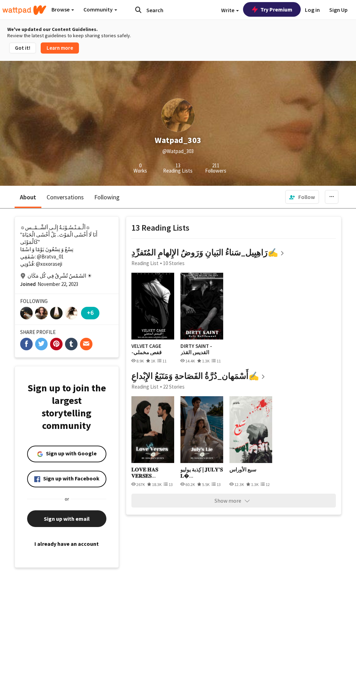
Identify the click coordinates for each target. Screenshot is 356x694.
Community (98, 9)
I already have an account (66, 543)
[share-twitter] (41, 344)
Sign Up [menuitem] (338, 9)
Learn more (60, 48)
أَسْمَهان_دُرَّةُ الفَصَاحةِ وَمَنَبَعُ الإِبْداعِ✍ (195, 375)
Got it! (22, 48)
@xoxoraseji (49, 264)
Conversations (65, 197)
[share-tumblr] (71, 344)
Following (107, 197)
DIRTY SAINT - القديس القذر (196, 349)
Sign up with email (67, 518)
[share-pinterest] (56, 344)
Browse (61, 9)
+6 (90, 313)
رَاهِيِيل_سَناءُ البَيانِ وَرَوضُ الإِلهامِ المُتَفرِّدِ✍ (204, 252)
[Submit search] (138, 9)
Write (228, 10)
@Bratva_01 (50, 256)
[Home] (24, 10)
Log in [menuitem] (312, 9)
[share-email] (86, 344)
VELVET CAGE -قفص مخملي (146, 349)
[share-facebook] (26, 344)
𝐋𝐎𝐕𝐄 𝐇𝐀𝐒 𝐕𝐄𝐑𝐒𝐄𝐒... (144, 472)
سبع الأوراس (243, 469)
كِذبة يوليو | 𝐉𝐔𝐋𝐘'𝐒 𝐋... (201, 472)
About (28, 197)
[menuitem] (302, 197)
